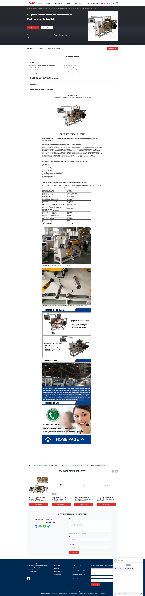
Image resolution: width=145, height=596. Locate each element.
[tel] (53, 526)
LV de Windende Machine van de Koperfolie (72, 465)
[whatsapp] (40, 526)
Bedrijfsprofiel (57, 565)
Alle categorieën (75, 578)
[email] (36, 526)
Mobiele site (71, 591)
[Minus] (141, 560)
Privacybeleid (79, 591)
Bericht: (71, 518)
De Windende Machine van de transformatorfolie (78, 566)
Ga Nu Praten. (33, 28)
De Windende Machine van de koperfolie (47, 8)
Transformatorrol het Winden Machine (78, 571)
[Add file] (115, 593)
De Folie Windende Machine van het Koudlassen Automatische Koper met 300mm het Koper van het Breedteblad (105, 500)
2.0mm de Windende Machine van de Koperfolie (45, 465)
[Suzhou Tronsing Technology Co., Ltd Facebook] (28, 578)
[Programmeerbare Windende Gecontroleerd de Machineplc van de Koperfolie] (103, 26)
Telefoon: (71, 544)
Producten (34, 8)
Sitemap (64, 591)
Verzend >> (95, 584)
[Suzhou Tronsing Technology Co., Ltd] (32, 2)
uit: (70, 536)
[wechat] (44, 526)
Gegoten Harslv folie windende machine (96, 465)
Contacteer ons (57, 574)
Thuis (28, 8)
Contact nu (74, 552)
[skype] (48, 526)
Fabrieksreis (56, 568)
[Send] (141, 593)
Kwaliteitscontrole (58, 571)
